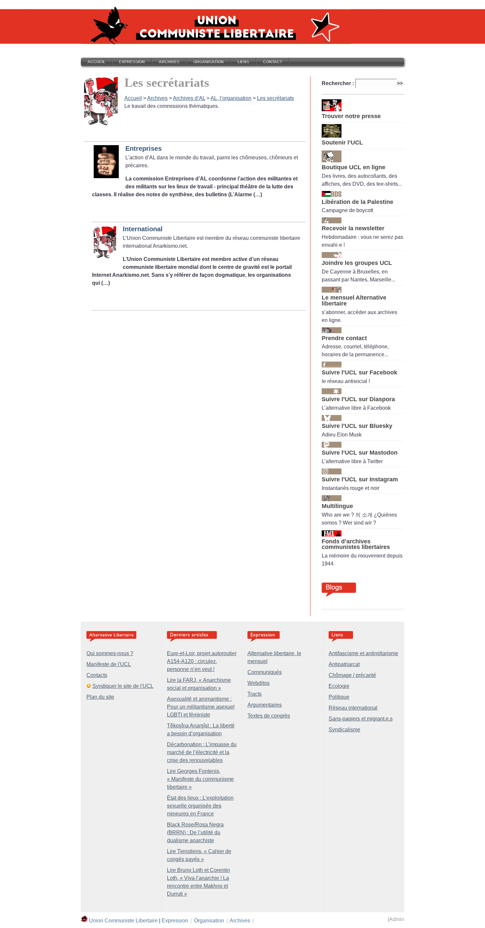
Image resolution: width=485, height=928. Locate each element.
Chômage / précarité (352, 675)
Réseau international (353, 708)
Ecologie (339, 686)
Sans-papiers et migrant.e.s (361, 718)
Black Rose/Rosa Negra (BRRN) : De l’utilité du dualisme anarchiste (195, 832)
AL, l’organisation (230, 98)
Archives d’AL (189, 98)
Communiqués (264, 672)
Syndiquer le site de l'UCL (122, 686)
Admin (396, 919)
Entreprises (143, 148)
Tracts (254, 694)
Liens (243, 62)
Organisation (208, 62)
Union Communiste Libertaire (123, 920)
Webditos (258, 683)
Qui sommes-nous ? (109, 653)
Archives (169, 62)
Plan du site (100, 697)
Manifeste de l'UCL (108, 664)
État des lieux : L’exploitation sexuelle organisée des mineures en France (200, 805)
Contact (272, 62)
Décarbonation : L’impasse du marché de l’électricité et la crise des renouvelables (202, 752)
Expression (132, 62)
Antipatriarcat (344, 664)
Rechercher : (338, 83)
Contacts (96, 675)
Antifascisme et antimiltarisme (363, 653)
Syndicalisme (344, 729)
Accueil (96, 62)
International (143, 229)
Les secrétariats (275, 98)
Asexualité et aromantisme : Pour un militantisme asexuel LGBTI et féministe (201, 707)
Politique (339, 697)
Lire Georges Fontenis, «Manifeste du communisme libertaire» (200, 779)
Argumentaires (264, 705)
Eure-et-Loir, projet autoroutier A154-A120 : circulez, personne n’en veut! (202, 661)
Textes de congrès (268, 716)
